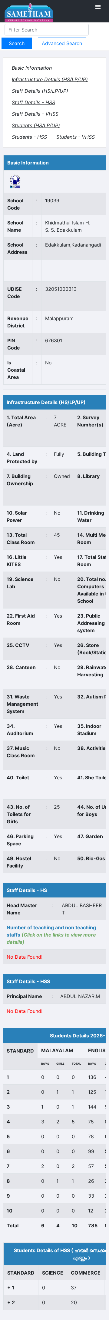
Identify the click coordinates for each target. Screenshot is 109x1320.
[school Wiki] (15, 181)
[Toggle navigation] (97, 7)
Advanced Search (62, 43)
